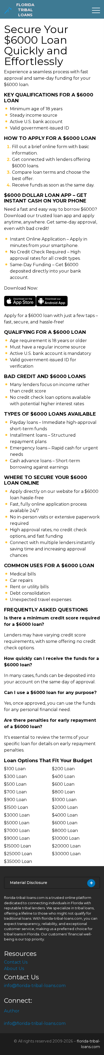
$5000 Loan (16, 822)
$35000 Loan (18, 861)
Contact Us (15, 962)
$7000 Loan (17, 830)
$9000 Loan (17, 838)
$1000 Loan (64, 799)
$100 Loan (15, 768)
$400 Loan (63, 776)
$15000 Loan (17, 846)
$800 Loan (63, 791)
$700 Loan (15, 791)
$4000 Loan (65, 815)
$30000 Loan (66, 853)
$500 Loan (15, 784)
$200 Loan (63, 768)
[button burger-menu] (96, 10)
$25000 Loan (18, 853)
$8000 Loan (65, 830)
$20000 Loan (66, 846)
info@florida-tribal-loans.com (35, 985)
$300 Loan (15, 776)
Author (11, 1010)
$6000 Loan (64, 822)
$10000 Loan (65, 838)
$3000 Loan (17, 815)
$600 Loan (63, 784)
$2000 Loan (65, 807)
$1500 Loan (16, 807)
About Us (14, 968)
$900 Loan (15, 799)
